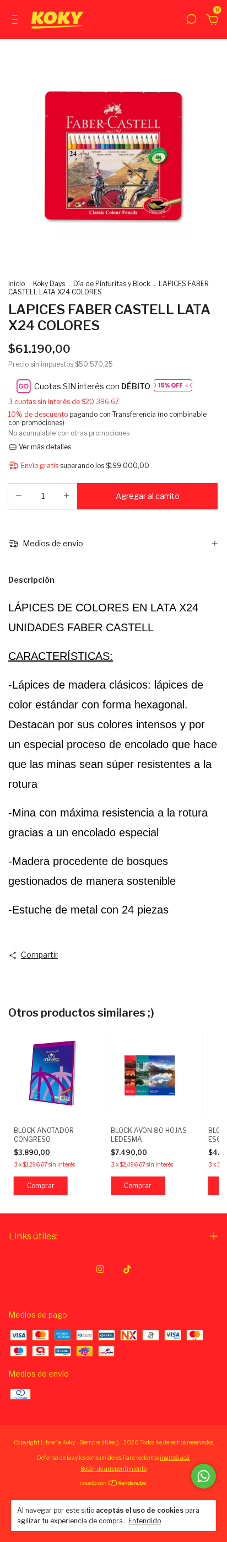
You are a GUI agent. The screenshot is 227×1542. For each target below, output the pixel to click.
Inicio (16, 284)
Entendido (144, 1521)
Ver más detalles (44, 447)
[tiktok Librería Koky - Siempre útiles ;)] (127, 1269)
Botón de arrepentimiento (113, 1468)
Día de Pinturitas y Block (111, 284)
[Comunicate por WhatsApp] (203, 1476)
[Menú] (16, 20)
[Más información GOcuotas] (173, 386)
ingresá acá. (175, 1457)
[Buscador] (191, 20)
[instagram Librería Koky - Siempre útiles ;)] (100, 1269)
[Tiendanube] (113, 1484)
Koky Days (49, 284)
